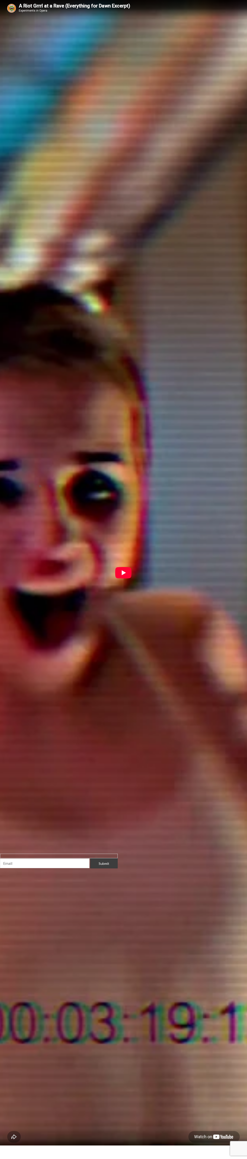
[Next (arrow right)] (22, 1156)
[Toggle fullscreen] (22, 1149)
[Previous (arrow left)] (7, 1156)
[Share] (37, 1149)
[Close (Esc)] (53, 1149)
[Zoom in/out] (7, 1149)
